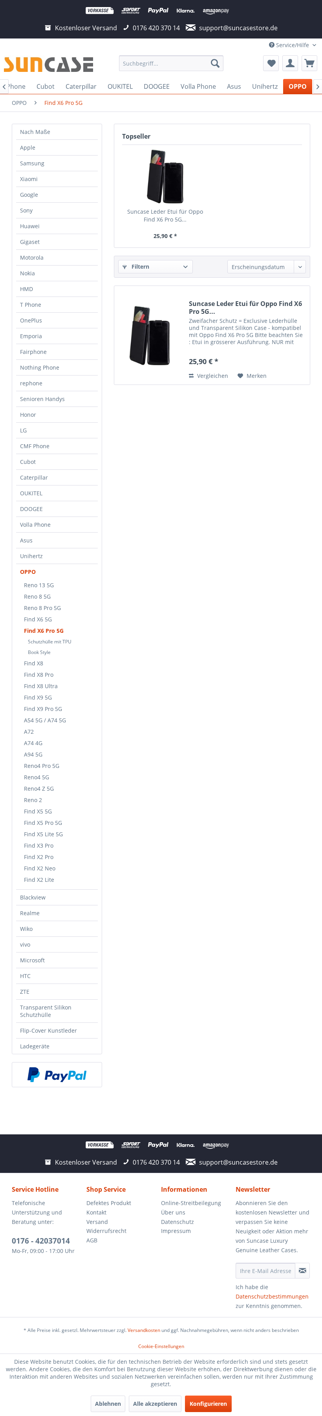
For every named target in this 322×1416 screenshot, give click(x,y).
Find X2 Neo (39, 868)
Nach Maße (35, 132)
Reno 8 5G (37, 596)
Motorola (32, 257)
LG (23, 430)
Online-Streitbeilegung (191, 1203)
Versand (97, 1221)
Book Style (39, 652)
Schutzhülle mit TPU (49, 641)
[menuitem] (171, 63)
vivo (25, 944)
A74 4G (33, 743)
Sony (26, 210)
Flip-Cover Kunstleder (48, 1030)
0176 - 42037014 (41, 1241)
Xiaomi (29, 179)
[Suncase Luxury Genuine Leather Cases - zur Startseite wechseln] (48, 65)
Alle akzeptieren (155, 1403)
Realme (30, 913)
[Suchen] (215, 63)
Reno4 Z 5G (39, 788)
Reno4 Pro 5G (41, 765)
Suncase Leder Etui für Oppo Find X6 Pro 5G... (165, 215)
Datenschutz (177, 1221)
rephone (31, 383)
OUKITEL (31, 493)
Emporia (31, 336)
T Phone (30, 304)
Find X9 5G (38, 697)
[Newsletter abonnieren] (302, 1271)
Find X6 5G (38, 619)
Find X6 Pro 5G (44, 630)
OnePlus (31, 320)
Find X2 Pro (38, 857)
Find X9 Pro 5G (43, 709)
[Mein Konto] (290, 63)
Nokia (27, 273)
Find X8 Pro (38, 674)
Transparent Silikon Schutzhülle (45, 1011)
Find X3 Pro (38, 845)
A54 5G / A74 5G (45, 720)
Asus (26, 540)
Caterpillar (34, 477)
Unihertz (31, 556)
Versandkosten (144, 1330)
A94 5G (33, 754)
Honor (28, 414)
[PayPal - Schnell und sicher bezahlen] (57, 1074)
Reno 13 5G (39, 585)
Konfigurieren (208, 1403)
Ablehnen (108, 1403)
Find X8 (33, 663)
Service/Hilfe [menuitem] (292, 45)
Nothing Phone (39, 367)
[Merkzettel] (271, 63)
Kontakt (96, 1212)
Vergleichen (212, 375)
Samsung (32, 163)
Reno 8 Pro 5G (42, 608)
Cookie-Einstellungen (161, 1346)
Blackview (33, 897)
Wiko (26, 928)
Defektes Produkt (108, 1203)
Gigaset (30, 241)
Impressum (176, 1231)
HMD (26, 289)
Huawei (30, 226)
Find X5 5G (38, 811)
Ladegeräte (34, 1046)
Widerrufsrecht (106, 1231)
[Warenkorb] (309, 63)
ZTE (24, 991)
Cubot (28, 461)
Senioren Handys (42, 399)
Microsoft (32, 960)
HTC (25, 976)
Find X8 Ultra (41, 686)
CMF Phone (34, 446)
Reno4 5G (36, 777)
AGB (91, 1240)
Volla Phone (35, 524)
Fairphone (33, 351)
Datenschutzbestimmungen (272, 1296)
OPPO (28, 571)
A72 (29, 731)
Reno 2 (33, 800)
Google (29, 194)
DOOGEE (31, 509)
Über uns (173, 1212)
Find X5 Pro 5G (43, 822)
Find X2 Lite (39, 879)
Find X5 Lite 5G (43, 834)
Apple (27, 147)
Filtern (139, 266)
